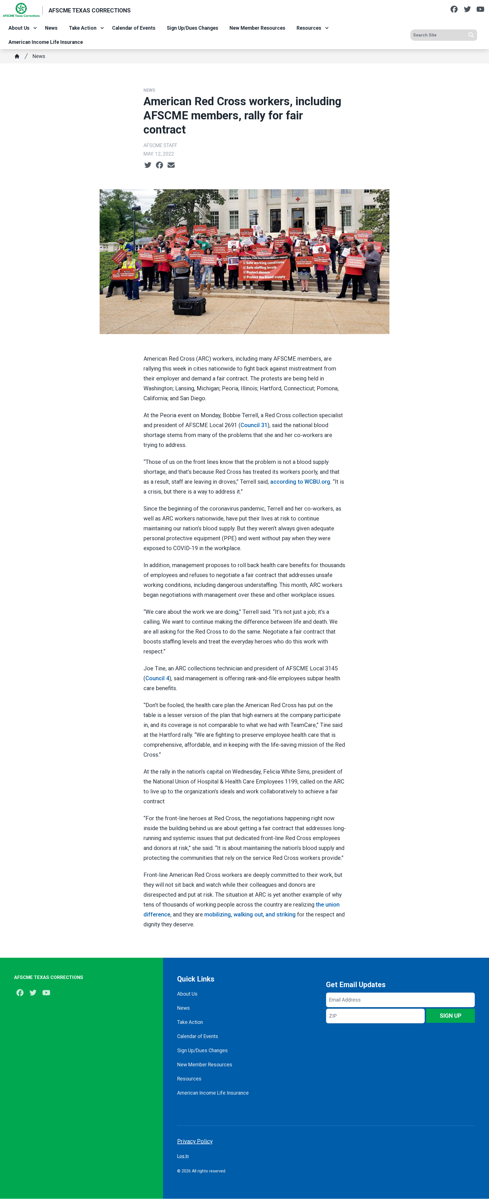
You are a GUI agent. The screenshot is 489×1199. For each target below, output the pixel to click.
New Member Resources (257, 28)
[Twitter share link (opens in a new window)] (147, 165)
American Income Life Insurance (45, 42)
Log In (183, 1156)
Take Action (82, 28)
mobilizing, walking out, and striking (250, 914)
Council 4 (157, 678)
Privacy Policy (195, 1141)
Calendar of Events (133, 28)
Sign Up (451, 1015)
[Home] (17, 56)
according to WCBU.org (300, 481)
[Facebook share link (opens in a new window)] (159, 165)
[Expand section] (35, 28)
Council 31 (254, 425)
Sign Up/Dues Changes (192, 28)
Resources (309, 28)
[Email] (171, 165)
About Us (18, 28)
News (51, 28)
